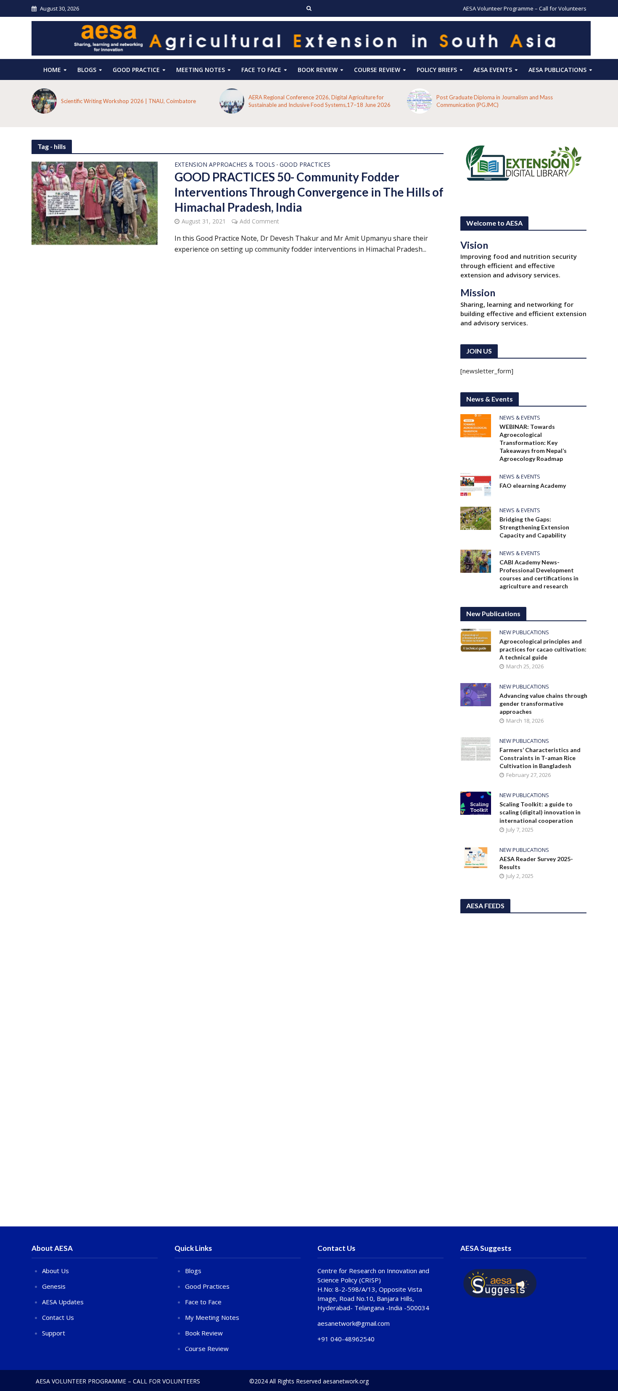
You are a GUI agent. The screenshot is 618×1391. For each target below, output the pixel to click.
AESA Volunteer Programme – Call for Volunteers (524, 8)
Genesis (54, 1286)
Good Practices (305, 165)
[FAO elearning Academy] (475, 483)
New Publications (524, 632)
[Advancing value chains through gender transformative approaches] (475, 694)
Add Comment (259, 221)
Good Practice (136, 70)
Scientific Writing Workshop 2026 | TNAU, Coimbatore (128, 101)
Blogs (86, 70)
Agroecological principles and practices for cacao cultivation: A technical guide (542, 649)
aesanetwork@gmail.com (353, 1323)
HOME (52, 70)
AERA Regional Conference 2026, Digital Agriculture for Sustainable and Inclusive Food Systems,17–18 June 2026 (319, 101)
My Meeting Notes (212, 1317)
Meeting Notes (200, 70)
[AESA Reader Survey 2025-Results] (475, 857)
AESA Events (492, 70)
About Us (55, 1270)
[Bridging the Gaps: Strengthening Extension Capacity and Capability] (475, 517)
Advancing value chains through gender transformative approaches (543, 703)
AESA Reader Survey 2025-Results (536, 862)
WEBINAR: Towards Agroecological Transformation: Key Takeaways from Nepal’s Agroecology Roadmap (533, 442)
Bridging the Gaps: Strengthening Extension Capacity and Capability (534, 527)
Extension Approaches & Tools (224, 165)
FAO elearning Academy (532, 485)
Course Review (207, 1348)
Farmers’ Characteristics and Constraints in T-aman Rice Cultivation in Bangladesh (540, 757)
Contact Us (58, 1317)
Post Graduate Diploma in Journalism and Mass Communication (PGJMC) (494, 101)
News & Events (519, 417)
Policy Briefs (437, 70)
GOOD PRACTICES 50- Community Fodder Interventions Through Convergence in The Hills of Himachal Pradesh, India (309, 192)
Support (53, 1333)
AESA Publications (557, 70)
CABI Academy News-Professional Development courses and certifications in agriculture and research (538, 574)
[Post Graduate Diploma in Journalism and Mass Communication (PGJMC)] (419, 101)
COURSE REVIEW (377, 70)
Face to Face (261, 70)
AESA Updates (63, 1302)
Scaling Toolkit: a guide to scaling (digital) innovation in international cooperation (540, 812)
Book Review (318, 70)
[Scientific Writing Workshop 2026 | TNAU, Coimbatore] (44, 101)
